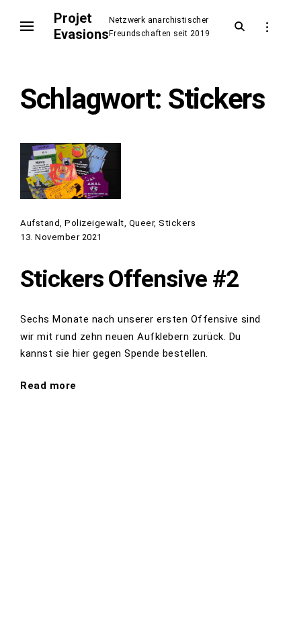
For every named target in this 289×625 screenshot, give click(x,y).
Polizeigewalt (94, 223)
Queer (142, 223)
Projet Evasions (81, 26)
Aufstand (40, 223)
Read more (48, 387)
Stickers (177, 223)
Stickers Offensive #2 (129, 279)
